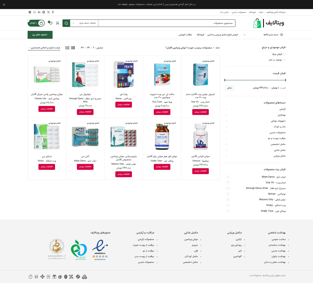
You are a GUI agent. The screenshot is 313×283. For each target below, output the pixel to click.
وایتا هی (124, 94)
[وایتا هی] (123, 74)
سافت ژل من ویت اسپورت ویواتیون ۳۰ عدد (162, 96)
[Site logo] (269, 23)
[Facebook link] (53, 12)
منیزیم (195, 245)
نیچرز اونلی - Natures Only (123, 164)
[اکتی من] (85, 136)
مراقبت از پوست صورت (143, 245)
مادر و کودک (280, 126)
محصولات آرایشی (146, 239)
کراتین (239, 239)
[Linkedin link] (39, 12)
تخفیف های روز (39, 34)
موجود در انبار (275, 60)
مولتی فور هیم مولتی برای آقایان (162, 156)
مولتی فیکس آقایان (200, 156)
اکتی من (85, 156)
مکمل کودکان (191, 256)
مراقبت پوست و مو (277, 138)
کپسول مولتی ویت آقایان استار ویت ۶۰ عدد (200, 96)
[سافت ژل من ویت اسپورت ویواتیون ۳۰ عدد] (162, 74)
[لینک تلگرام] (30, 12)
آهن (196, 251)
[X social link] (48, 12)
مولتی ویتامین (191, 239)
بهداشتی (282, 115)
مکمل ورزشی (280, 156)
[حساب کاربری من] (57, 23)
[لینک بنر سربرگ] (156, 4)
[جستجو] (66, 23)
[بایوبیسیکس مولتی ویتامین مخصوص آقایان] (123, 136)
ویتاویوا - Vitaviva (200, 160)
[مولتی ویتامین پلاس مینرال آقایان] (47, 74)
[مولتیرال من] (85, 74)
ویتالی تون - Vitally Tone (162, 160)
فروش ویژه (277, 54)
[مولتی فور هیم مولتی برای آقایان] (162, 136)
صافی (229, 88)
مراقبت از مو (148, 251)
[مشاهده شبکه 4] (73, 48)
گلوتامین (237, 256)
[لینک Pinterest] (43, 12)
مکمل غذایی (280, 150)
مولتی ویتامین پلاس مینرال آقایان (47, 94)
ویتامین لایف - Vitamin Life (47, 98)
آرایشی (282, 109)
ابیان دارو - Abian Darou (85, 160)
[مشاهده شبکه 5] (67, 48)
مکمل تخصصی (278, 144)
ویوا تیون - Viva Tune (162, 102)
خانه (218, 48)
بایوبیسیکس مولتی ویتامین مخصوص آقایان (124, 158)
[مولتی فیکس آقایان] (200, 136)
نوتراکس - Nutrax (124, 98)
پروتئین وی (236, 245)
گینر (240, 251)
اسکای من (47, 156)
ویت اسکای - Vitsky (47, 160)
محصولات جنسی (278, 132)
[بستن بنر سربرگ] (4, 4)
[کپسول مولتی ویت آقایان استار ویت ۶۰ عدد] (200, 74)
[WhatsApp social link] (34, 12)
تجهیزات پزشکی (278, 121)
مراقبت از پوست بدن (144, 256)
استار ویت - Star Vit (200, 102)
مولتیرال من (85, 94)
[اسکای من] (47, 136)
